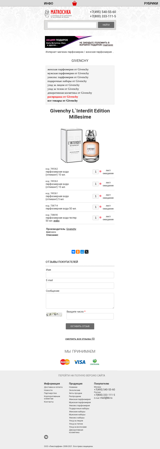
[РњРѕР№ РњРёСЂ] (82, 252)
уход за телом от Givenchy (63, 88)
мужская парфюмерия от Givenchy (68, 73)
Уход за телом (76, 424)
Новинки (73, 387)
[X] (86, 252)
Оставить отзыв (80, 326)
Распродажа (75, 396)
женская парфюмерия (99, 51)
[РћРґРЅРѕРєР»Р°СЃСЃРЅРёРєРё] (78, 252)
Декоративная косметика (76, 431)
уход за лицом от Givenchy (64, 85)
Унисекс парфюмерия (79, 405)
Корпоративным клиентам (52, 397)
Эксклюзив (74, 390)
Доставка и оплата (53, 387)
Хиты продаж (75, 393)
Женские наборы (77, 411)
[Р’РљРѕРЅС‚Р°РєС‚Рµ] (73, 252)
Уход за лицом (76, 420)
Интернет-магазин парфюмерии (64, 51)
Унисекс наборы (77, 418)
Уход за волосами (78, 427)
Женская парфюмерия (80, 399)
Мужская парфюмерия (80, 402)
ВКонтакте (46, 437)
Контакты (49, 402)
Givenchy (71, 229)
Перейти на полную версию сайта (81, 375)
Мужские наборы (77, 414)
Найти (106, 25)
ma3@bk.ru (106, 397)
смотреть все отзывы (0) (80, 338)
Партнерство (50, 393)
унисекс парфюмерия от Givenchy (68, 77)
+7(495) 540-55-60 (103, 12)
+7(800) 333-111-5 (103, 16)
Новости (48, 390)
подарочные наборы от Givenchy (67, 81)
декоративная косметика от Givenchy (70, 92)
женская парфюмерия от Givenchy (68, 69)
